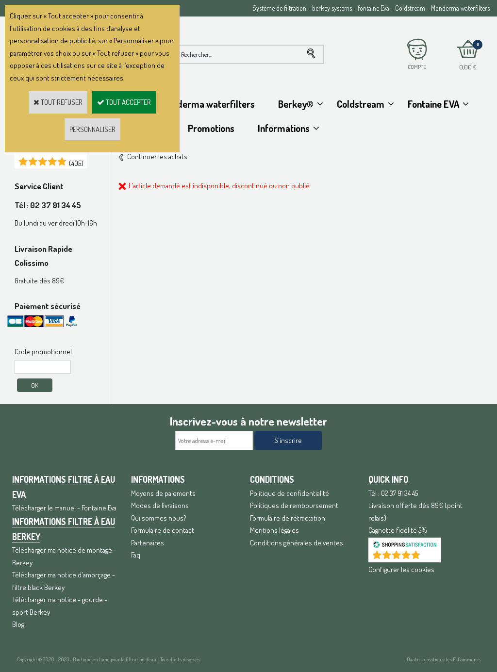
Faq (135, 554)
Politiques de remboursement (294, 505)
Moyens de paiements (163, 493)
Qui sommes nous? (158, 518)
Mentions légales (274, 530)
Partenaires (147, 542)
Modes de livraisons (160, 505)
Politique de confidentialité (289, 493)
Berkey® (296, 104)
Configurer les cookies (401, 569)
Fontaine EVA (433, 104)
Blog (18, 624)
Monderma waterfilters (208, 104)
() (76, 163)
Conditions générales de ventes (296, 542)
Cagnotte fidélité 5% (397, 530)
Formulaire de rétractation (287, 518)
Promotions (211, 128)
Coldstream (360, 104)
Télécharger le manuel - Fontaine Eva (64, 507)
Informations (284, 128)
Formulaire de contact (162, 530)
